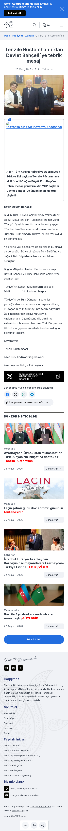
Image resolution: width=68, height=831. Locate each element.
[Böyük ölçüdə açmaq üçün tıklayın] (34, 95)
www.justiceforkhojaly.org (17, 775)
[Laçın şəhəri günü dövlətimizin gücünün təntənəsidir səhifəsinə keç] (34, 488)
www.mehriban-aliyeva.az (17, 750)
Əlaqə (7, 733)
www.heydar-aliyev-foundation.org (22, 755)
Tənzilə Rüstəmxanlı (41, 806)
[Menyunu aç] (61, 25)
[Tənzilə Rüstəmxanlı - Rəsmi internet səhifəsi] (20, 659)
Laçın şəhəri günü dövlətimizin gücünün (33, 510)
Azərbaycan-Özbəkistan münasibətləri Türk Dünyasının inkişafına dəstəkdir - (33, 457)
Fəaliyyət (8, 723)
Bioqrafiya (9, 718)
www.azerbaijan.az (14, 770)
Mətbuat (9, 448)
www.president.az (13, 745)
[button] (7, 394)
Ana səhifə (9, 713)
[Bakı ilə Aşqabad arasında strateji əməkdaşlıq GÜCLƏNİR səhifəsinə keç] (34, 595)
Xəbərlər (9, 554)
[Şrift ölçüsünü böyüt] (34, 825)
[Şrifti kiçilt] (25, 825)
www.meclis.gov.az (14, 765)
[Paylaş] (42, 825)
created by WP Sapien (15, 815)
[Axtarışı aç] (34, 25)
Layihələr (8, 728)
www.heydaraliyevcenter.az (18, 760)
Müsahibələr (11, 610)
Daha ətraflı (53, 468)
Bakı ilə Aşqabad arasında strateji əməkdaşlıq (29, 616)
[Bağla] (62, 9)
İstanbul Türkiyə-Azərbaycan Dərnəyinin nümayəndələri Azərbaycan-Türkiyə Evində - (34, 563)
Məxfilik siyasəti (20, 810)
